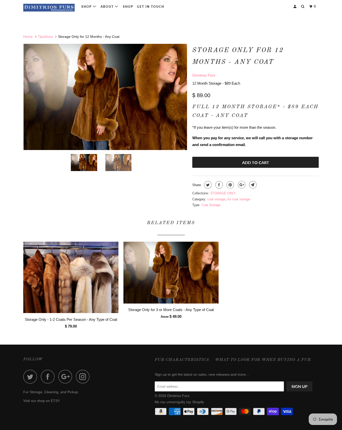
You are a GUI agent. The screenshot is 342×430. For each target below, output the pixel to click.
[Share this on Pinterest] (229, 185)
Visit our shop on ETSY (41, 401)
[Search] (303, 7)
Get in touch (150, 7)
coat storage (216, 199)
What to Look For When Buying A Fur (263, 360)
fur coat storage (238, 199)
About (108, 7)
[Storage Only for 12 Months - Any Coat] (105, 97)
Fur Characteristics (182, 360)
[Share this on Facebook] (218, 185)
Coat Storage (210, 205)
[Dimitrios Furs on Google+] (66, 376)
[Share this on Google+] (241, 185)
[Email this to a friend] (252, 185)
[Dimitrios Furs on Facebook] (49, 376)
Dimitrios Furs (203, 75)
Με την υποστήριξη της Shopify (179, 402)
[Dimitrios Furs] (49, 7)
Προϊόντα (45, 37)
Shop (87, 7)
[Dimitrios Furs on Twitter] (31, 376)
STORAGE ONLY (223, 193)
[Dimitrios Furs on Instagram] (84, 376)
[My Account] (295, 7)
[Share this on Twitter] (207, 185)
